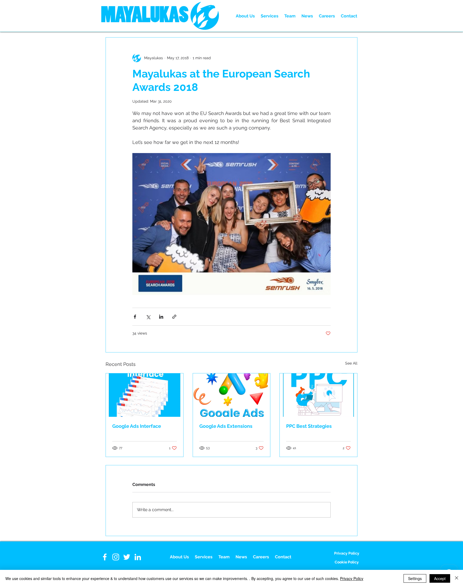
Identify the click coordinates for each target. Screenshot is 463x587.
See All (351, 363)
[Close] (456, 578)
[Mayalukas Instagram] (115, 557)
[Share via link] (174, 316)
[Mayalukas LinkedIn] (137, 557)
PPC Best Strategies (309, 426)
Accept (440, 578)
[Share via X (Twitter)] (148, 316)
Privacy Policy (351, 578)
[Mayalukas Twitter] (126, 557)
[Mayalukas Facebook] (104, 557)
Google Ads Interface (136, 426)
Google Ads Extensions (225, 426)
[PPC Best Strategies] (318, 395)
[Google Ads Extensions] (231, 395)
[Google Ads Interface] (144, 395)
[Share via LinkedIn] (161, 316)
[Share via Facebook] (134, 316)
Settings (415, 578)
